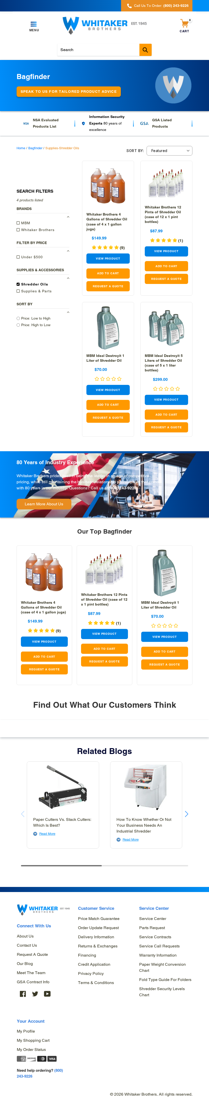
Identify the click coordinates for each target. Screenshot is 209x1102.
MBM (25, 223)
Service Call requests (159, 946)
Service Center (152, 918)
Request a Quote (32, 954)
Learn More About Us (44, 504)
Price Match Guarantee (99, 918)
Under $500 (31, 257)
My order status (31, 1049)
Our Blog (25, 963)
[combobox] (104, 50)
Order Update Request (98, 927)
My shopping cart (33, 1040)
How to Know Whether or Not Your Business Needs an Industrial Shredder (143, 825)
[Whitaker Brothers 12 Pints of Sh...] (166, 183)
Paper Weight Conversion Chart (162, 967)
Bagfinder (35, 148)
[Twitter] (35, 993)
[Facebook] (23, 993)
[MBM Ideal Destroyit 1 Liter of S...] (108, 328)
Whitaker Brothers (37, 230)
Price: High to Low (35, 325)
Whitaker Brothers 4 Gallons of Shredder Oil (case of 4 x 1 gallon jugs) (43, 607)
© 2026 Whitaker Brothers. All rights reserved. (151, 1094)
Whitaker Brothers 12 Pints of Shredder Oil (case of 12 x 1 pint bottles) (104, 599)
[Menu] (34, 24)
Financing (87, 955)
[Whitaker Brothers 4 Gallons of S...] (108, 186)
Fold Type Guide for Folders (165, 979)
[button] (108, 247)
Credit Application (94, 964)
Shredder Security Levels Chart (162, 991)
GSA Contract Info (33, 981)
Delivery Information (96, 936)
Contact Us (27, 945)
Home (21, 148)
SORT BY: (135, 151)
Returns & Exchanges (97, 946)
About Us (25, 936)
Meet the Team (31, 972)
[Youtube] (47, 993)
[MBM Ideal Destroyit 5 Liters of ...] (166, 328)
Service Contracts (155, 936)
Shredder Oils (34, 284)
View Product (108, 258)
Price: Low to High (35, 318)
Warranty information (158, 955)
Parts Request (152, 927)
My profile (26, 1031)
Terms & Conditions (96, 982)
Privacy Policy (91, 973)
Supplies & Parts (36, 291)
